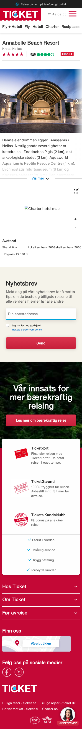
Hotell (38, 26)
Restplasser (72, 26)
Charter (52, 26)
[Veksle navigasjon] (73, 14)
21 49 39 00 (57, 14)
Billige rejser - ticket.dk (58, 703)
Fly (27, 26)
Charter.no (50, 709)
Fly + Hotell (12, 26)
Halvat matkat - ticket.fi (20, 709)
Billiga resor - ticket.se (19, 703)
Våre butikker (41, 643)
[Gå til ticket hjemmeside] (20, 14)
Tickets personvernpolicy (27, 329)
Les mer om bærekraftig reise (41, 420)
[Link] (8, 672)
